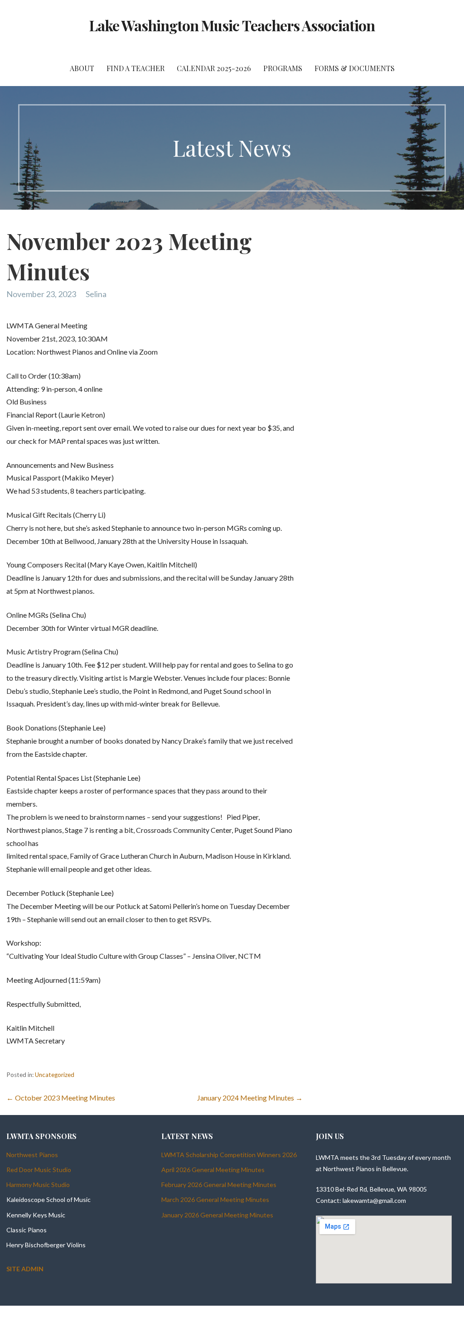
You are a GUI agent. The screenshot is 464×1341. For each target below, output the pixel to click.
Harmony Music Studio (38, 1184)
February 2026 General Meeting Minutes (218, 1184)
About (82, 68)
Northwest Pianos (32, 1154)
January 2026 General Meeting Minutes (217, 1215)
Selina (96, 294)
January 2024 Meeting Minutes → (250, 1097)
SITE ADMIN (25, 1269)
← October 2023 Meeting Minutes (60, 1097)
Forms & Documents (354, 68)
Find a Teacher (135, 68)
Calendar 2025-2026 (214, 68)
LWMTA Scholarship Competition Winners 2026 (229, 1154)
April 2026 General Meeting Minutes (213, 1169)
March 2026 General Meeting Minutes (215, 1199)
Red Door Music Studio (38, 1169)
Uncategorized (54, 1074)
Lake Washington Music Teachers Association (232, 25)
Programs (282, 68)
